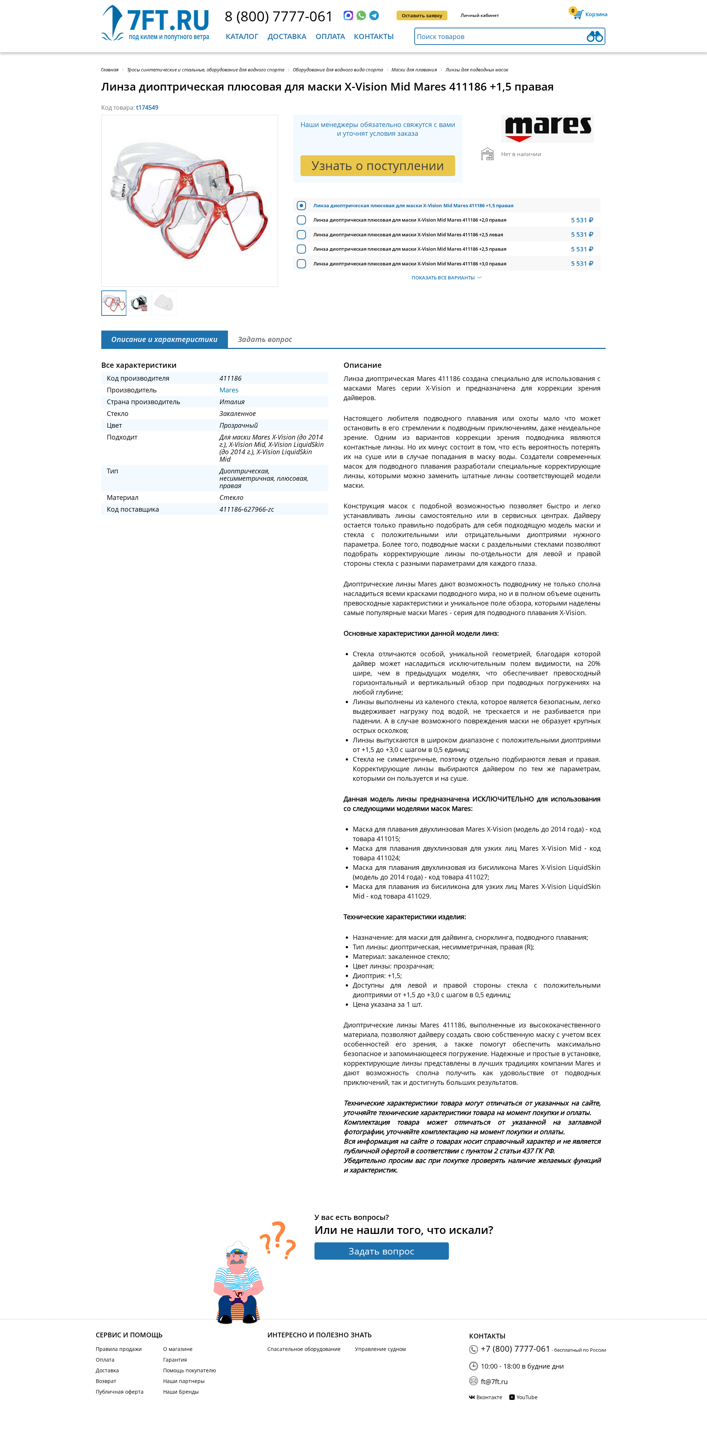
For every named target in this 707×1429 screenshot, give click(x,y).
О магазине (178, 1348)
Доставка (287, 36)
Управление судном (380, 1348)
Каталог (242, 36)
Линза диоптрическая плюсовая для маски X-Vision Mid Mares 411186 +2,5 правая (409, 249)
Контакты (374, 36)
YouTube (527, 1397)
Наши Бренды (181, 1391)
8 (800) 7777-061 (279, 15)
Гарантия (175, 1359)
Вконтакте (489, 1397)
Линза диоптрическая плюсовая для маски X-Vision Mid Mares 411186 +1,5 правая (413, 205)
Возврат (106, 1380)
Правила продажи (119, 1348)
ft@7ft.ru (494, 1381)
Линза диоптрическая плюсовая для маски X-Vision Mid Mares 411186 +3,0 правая (409, 263)
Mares (229, 389)
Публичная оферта (120, 1391)
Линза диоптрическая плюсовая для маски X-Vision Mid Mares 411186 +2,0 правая (409, 219)
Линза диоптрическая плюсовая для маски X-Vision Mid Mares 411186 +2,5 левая (408, 234)
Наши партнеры (184, 1380)
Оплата (330, 36)
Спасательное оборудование (304, 1348)
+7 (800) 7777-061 (516, 1348)
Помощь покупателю (189, 1370)
